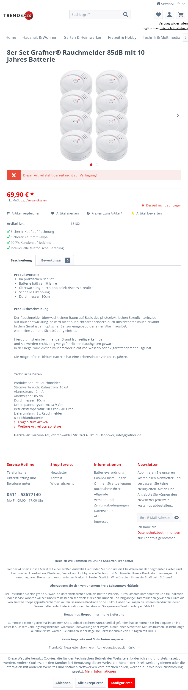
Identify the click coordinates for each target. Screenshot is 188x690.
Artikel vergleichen (27, 213)
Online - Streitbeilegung (112, 483)
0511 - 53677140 (24, 495)
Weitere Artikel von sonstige (39, 426)
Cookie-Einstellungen (110, 478)
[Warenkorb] (180, 14)
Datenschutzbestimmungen (159, 532)
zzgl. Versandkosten (34, 200)
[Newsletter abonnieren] (176, 517)
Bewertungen (55, 260)
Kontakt (56, 478)
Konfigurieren (122, 683)
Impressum (102, 521)
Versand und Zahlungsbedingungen (111, 502)
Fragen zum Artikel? (107, 213)
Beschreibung (21, 260)
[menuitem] (100, 14)
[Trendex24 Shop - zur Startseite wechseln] (18, 15)
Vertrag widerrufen (173, 23)
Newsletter (58, 472)
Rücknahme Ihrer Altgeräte (107, 491)
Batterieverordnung (109, 472)
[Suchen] (125, 14)
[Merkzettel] (158, 14)
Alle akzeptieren (90, 683)
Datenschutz (103, 511)
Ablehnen (63, 683)
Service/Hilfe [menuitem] (170, 4)
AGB (97, 516)
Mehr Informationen (100, 671)
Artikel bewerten (148, 213)
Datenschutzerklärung (174, 28)
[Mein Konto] (169, 14)
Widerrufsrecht (62, 483)
